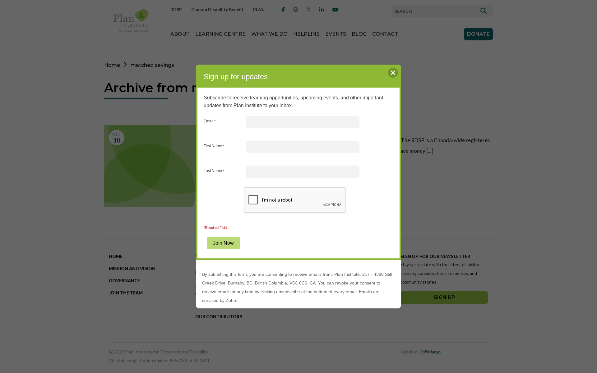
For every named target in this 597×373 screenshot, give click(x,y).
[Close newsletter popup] (393, 73)
